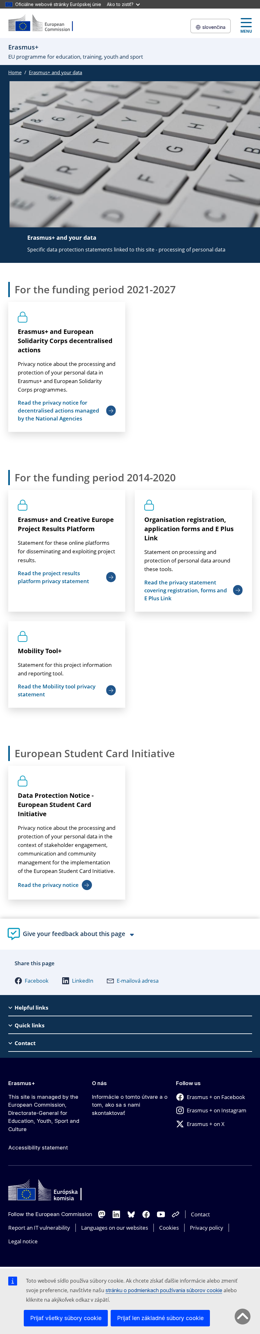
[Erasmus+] (44, 23)
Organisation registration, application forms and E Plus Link (189, 528)
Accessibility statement (38, 1147)
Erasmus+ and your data (55, 72)
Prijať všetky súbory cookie (65, 1318)
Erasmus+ (21, 1083)
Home (15, 72)
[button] (32, 981)
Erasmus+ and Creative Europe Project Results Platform (66, 524)
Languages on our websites (114, 1227)
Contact (200, 1214)
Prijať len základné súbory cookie (160, 1318)
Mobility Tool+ (40, 651)
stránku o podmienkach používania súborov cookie (164, 1290)
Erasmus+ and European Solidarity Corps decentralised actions (65, 340)
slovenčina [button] (213, 27)
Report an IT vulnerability (39, 1227)
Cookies (169, 1227)
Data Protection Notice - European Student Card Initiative (56, 804)
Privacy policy (206, 1227)
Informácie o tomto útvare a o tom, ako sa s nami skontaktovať (129, 1105)
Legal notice (23, 1241)
